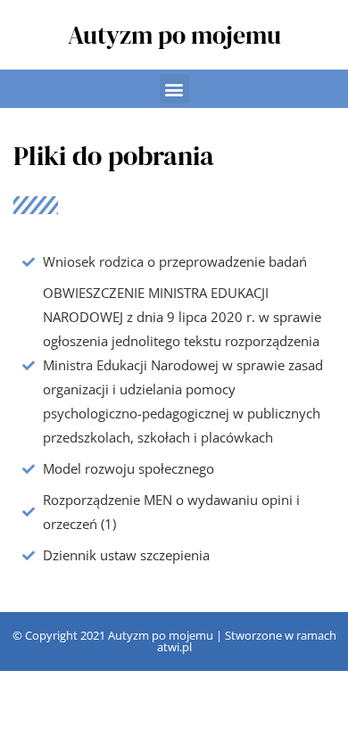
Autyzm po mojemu (174, 35)
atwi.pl (174, 647)
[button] (174, 88)
